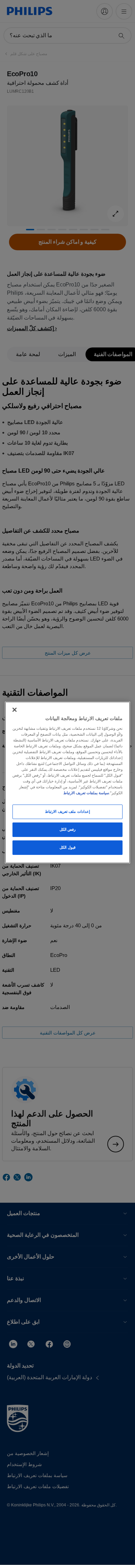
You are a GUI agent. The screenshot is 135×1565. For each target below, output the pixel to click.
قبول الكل (67, 847)
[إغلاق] (14, 709)
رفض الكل (68, 829)
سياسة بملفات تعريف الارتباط (86, 793)
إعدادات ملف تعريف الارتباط (67, 811)
